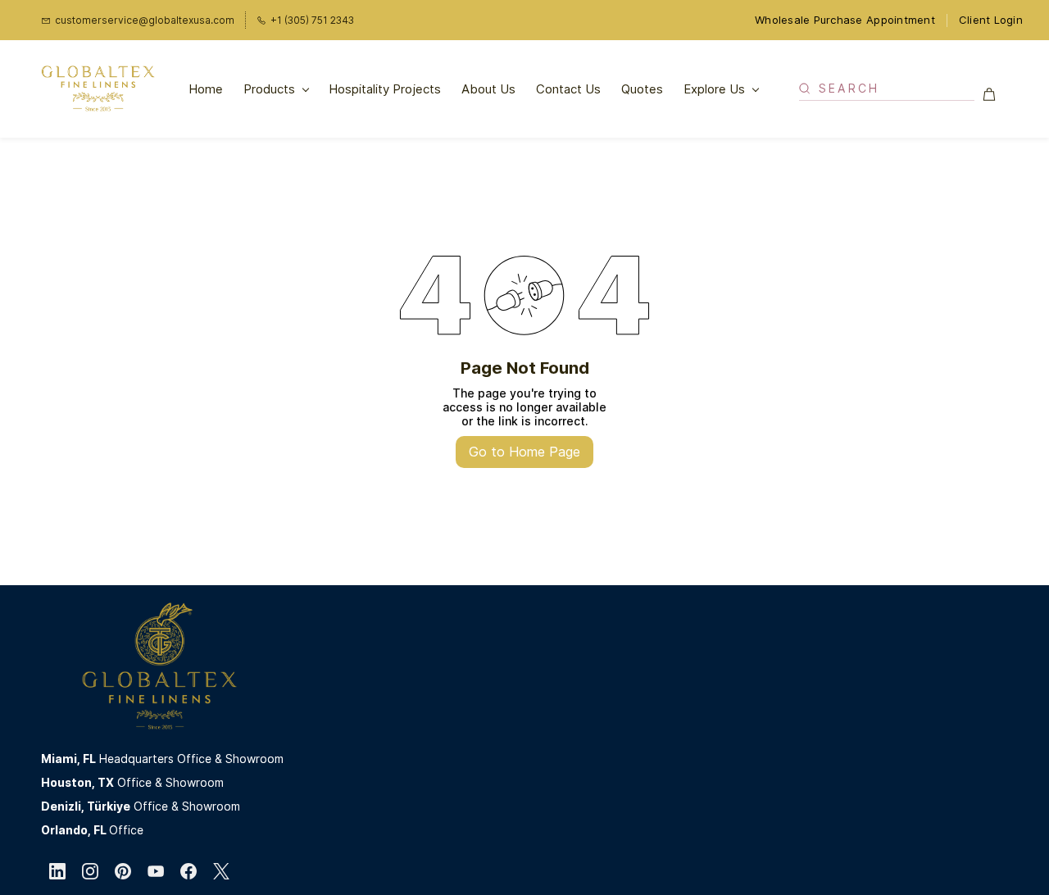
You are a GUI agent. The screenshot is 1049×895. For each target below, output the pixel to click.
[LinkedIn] (57, 871)
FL (89, 759)
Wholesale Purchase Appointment (845, 19)
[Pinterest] (123, 871)
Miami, (62, 759)
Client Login (991, 19)
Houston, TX (77, 782)
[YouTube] (155, 871)
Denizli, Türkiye (85, 806)
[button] (995, 94)
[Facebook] (188, 871)
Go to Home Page (524, 451)
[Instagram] (90, 871)
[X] (221, 871)
